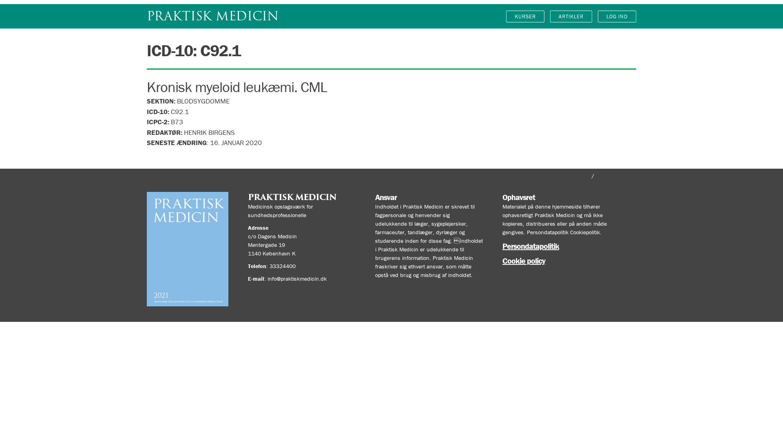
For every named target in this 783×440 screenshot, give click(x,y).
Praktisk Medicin (213, 16)
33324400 (283, 266)
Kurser (525, 16)
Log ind (617, 16)
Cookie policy (523, 260)
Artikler (571, 16)
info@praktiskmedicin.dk (297, 278)
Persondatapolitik (530, 246)
